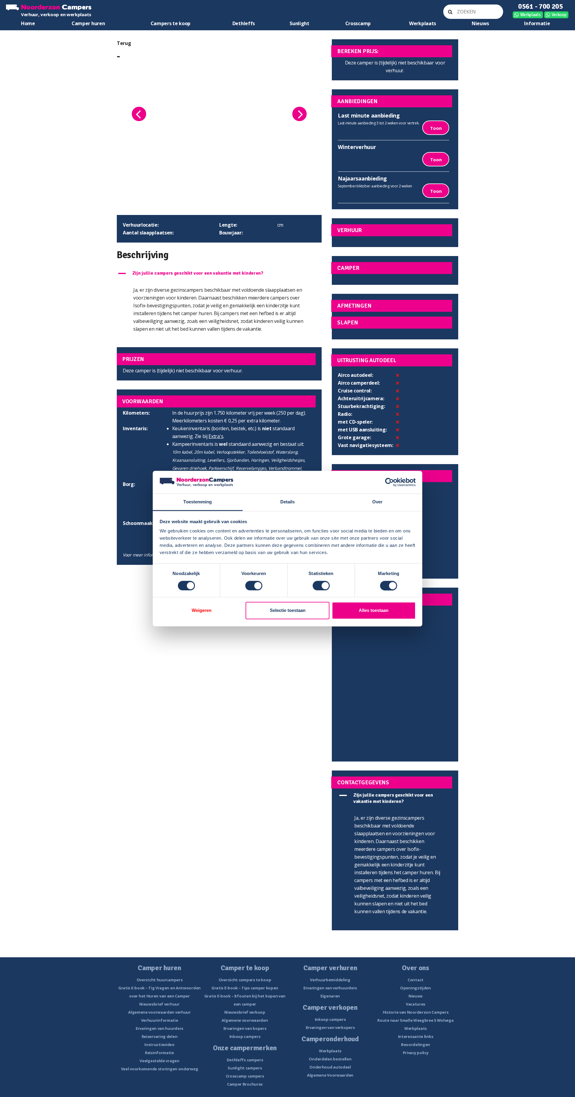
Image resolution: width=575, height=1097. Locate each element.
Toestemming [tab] (197, 502)
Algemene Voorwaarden (330, 1075)
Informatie (537, 23)
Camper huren (88, 23)
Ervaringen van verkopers (330, 1027)
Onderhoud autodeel (330, 1067)
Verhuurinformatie (159, 1020)
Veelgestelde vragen (159, 1060)
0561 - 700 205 (540, 6)
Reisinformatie (159, 1052)
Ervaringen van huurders (159, 1028)
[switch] (253, 585)
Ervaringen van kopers (245, 1028)
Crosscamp (358, 23)
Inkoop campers (245, 1036)
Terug (124, 43)
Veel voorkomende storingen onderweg (159, 1069)
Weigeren (201, 610)
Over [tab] (377, 502)
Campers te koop (171, 23)
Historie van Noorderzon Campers (416, 1012)
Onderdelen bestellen (330, 1059)
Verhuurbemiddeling (330, 979)
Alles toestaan (373, 610)
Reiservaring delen (160, 1036)
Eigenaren (330, 996)
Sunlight (299, 23)
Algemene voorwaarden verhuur (159, 1012)
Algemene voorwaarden (245, 1020)
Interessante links (415, 1036)
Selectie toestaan (287, 610)
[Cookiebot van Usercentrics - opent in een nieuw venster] (389, 482)
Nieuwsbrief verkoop (244, 1012)
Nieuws (480, 23)
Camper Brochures (245, 1084)
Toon (435, 128)
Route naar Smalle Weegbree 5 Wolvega (415, 1020)
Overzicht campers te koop (245, 979)
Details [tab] (287, 502)
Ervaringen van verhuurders (330, 988)
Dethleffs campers (245, 1060)
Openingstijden (415, 988)
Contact (415, 979)
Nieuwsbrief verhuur (159, 1004)
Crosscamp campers (245, 1076)
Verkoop (559, 14)
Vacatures (415, 1004)
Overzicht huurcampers (160, 979)
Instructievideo (159, 1044)
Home (28, 23)
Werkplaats (530, 14)
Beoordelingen (415, 1044)
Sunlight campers (245, 1068)
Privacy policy (416, 1052)
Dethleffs (243, 23)
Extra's (215, 436)
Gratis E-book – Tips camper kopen (244, 988)
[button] (219, 273)
